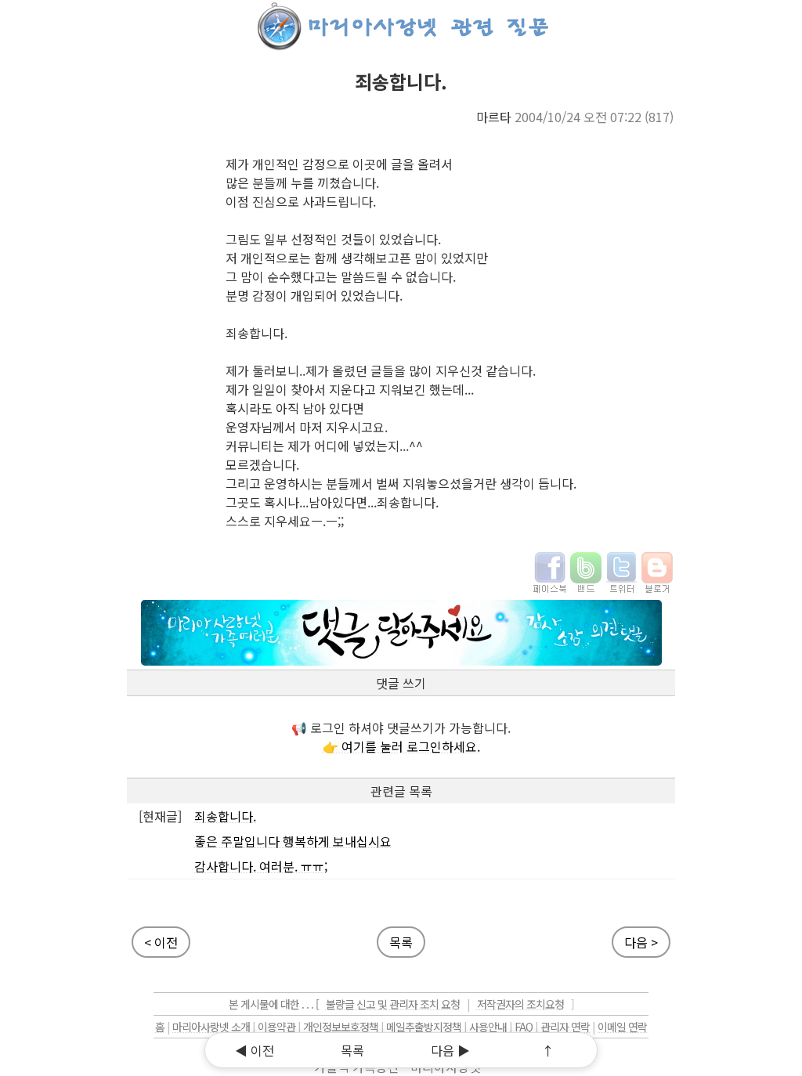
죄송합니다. (225, 816)
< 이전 (161, 942)
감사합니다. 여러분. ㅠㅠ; (260, 866)
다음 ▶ (450, 1050)
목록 (401, 942)
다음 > (641, 942)
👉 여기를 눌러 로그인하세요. (401, 746)
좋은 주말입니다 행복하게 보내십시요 (293, 841)
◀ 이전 (254, 1050)
